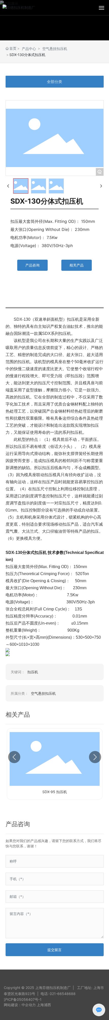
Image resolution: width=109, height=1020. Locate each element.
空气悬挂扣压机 (54, 48)
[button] (14, 757)
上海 (40, 1005)
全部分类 (54, 81)
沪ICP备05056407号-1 (23, 999)
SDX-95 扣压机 (54, 792)
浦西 (47, 1005)
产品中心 (29, 48)
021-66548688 (63, 993)
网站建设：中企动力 (20, 1005)
